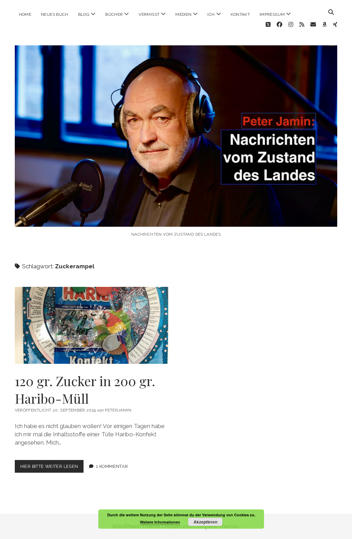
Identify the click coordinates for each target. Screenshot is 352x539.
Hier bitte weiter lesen (52, 468)
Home (25, 14)
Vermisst (149, 14)
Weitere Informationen (160, 522)
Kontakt (240, 14)
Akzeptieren (205, 522)
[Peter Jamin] (176, 219)
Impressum (272, 14)
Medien (183, 14)
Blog (83, 14)
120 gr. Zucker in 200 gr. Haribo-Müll (92, 325)
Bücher (114, 14)
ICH (210, 14)
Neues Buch (54, 14)
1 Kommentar (112, 466)
